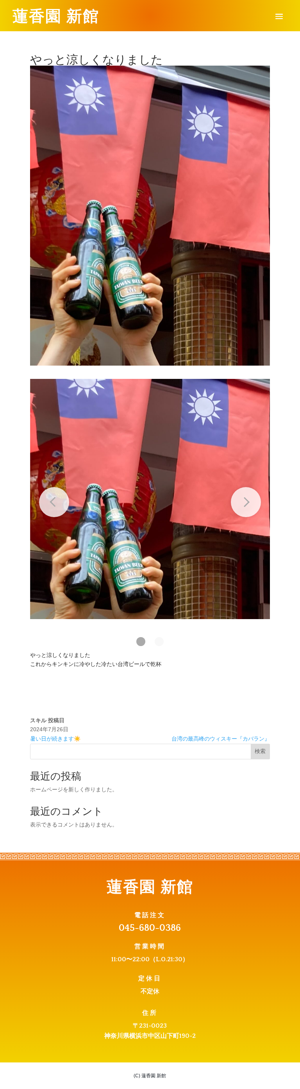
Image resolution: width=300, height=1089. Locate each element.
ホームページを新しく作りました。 (74, 789)
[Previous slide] (54, 502)
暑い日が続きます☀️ (55, 739)
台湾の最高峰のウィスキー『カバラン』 (220, 739)
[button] (140, 641)
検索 (260, 751)
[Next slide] (246, 502)
